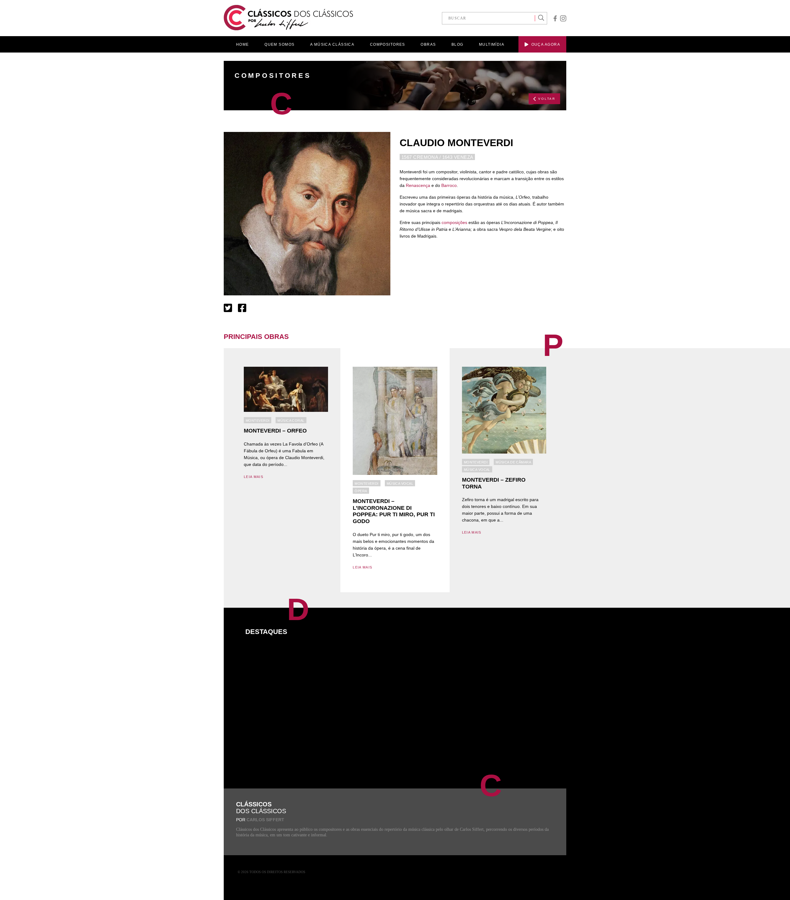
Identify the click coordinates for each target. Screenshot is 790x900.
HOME (242, 44)
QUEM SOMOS (279, 44)
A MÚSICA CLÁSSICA (332, 44)
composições (454, 222)
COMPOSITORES (387, 44)
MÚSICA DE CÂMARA (513, 462)
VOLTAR (546, 98)
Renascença (418, 185)
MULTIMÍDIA (491, 44)
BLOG (457, 44)
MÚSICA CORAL (290, 420)
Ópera (361, 491)
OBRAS (428, 44)
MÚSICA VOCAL (400, 483)
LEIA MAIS (253, 477)
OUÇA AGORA (545, 44)
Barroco (449, 185)
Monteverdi (257, 420)
